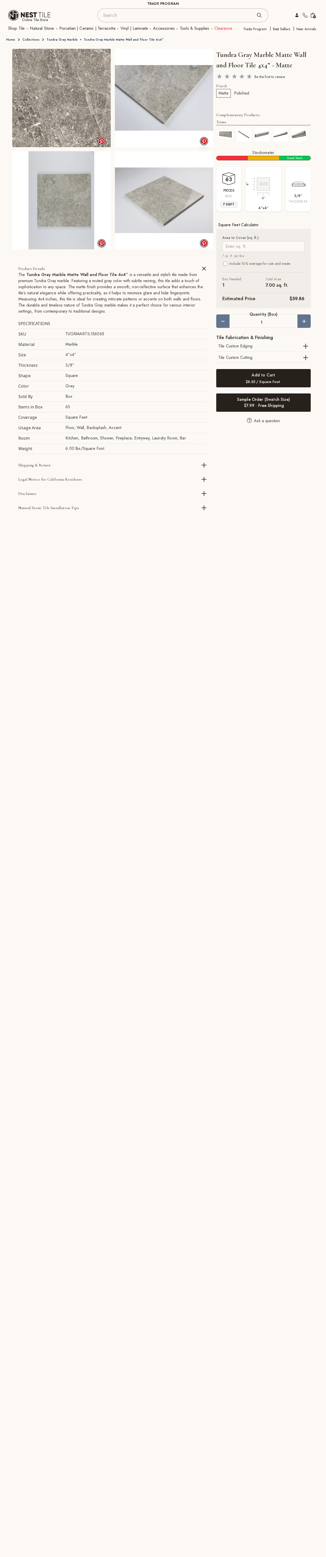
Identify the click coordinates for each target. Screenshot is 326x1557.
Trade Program (255, 29)
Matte (223, 93)
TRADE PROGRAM (163, 3)
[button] (61, 98)
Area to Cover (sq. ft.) (240, 237)
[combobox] (178, 15)
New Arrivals (306, 29)
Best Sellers (281, 29)
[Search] (259, 15)
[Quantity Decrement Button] (222, 321)
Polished (241, 93)
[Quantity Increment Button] (304, 321)
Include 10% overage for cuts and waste (259, 263)
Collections (31, 39)
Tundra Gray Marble (62, 39)
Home (10, 39)
